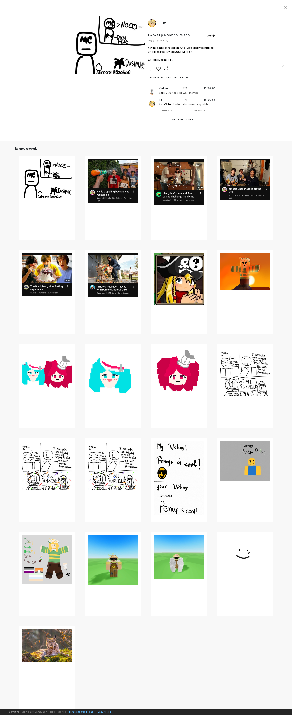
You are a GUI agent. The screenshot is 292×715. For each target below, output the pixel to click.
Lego (162, 93)
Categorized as (160, 59)
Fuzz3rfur (165, 104)
